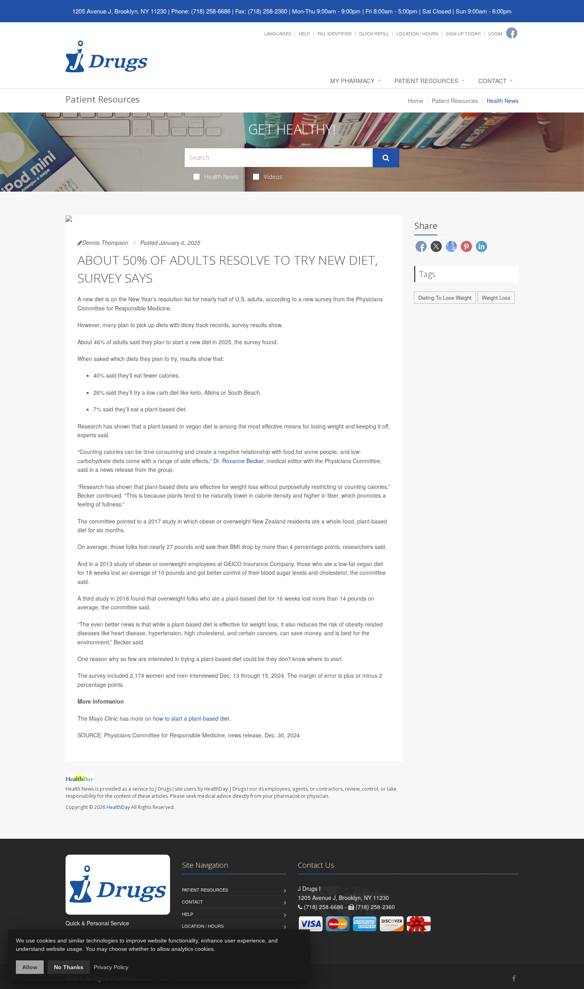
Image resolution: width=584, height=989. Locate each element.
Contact (492, 80)
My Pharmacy (352, 80)
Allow (29, 967)
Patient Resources (426, 80)
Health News (221, 176)
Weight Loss (496, 297)
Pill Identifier (334, 33)
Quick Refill (374, 33)
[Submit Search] (386, 157)
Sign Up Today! (463, 33)
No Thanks (68, 967)
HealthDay (118, 807)
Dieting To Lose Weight (445, 297)
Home (415, 101)
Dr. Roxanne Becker (238, 461)
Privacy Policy (111, 967)
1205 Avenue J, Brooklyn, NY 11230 (119, 11)
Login (495, 33)
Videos (273, 176)
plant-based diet (165, 409)
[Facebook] (511, 33)
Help (304, 33)
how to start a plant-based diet (191, 718)
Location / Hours (417, 33)
